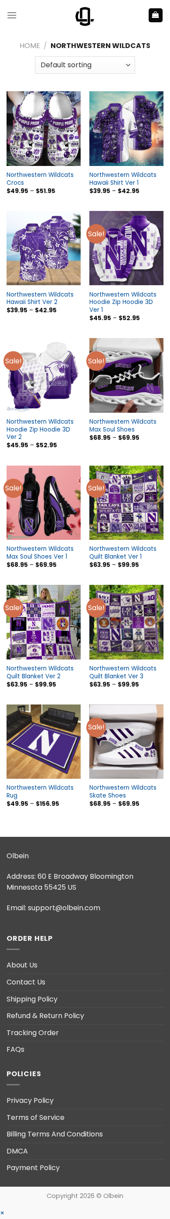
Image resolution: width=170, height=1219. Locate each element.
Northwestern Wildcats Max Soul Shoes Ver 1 (40, 552)
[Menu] (12, 15)
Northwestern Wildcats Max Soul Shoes (122, 425)
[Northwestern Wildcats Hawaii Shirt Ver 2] (44, 248)
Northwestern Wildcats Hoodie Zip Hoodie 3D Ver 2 (40, 429)
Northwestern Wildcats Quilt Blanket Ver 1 (122, 552)
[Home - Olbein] (85, 15)
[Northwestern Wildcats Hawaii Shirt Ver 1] (126, 128)
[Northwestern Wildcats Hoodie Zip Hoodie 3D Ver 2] (44, 375)
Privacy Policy (30, 1100)
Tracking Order (33, 1033)
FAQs (15, 1049)
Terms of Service (36, 1117)
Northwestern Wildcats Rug (40, 791)
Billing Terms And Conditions (55, 1134)
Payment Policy (33, 1168)
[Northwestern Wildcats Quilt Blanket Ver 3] (126, 622)
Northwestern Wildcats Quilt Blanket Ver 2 (40, 672)
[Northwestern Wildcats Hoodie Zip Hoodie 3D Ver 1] (126, 248)
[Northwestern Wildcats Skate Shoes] (126, 741)
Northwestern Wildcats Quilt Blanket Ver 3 (122, 672)
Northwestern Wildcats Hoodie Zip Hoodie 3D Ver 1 (122, 302)
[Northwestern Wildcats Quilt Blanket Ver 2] (44, 622)
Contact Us (26, 982)
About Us (22, 965)
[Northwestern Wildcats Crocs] (44, 128)
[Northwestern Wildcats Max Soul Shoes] (126, 375)
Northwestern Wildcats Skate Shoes (122, 791)
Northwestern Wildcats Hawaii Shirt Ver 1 (122, 178)
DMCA (17, 1151)
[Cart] (156, 15)
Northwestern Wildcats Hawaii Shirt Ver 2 (40, 298)
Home (30, 46)
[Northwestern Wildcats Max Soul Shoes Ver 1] (44, 503)
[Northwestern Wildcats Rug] (44, 741)
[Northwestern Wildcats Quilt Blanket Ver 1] (126, 503)
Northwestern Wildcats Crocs (40, 178)
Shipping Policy (32, 999)
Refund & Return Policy (45, 1016)
